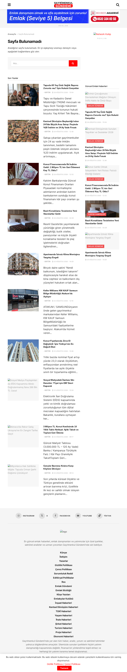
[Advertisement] (102, 62)
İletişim (63, 556)
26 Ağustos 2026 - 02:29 (63, 218)
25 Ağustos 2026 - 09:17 (63, 437)
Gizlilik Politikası (63, 565)
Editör (47, 92)
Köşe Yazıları (63, 594)
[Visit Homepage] (63, 5)
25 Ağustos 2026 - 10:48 (63, 351)
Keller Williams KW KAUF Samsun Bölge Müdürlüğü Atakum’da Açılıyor (60, 293)
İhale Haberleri (63, 619)
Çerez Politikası (63, 569)
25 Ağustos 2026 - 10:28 (63, 390)
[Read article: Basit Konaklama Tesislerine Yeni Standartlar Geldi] (23, 220)
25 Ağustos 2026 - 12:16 (63, 301)
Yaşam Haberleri (63, 615)
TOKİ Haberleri (63, 611)
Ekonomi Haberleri (63, 636)
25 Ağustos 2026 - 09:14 (63, 473)
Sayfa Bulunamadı (26, 34)
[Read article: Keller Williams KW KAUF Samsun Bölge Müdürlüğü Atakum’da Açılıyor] (23, 300)
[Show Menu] (9, 4)
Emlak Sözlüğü (63, 590)
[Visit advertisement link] (102, 34)
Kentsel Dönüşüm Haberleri (63, 607)
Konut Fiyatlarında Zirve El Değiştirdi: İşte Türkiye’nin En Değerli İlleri (58, 344)
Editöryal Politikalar (63, 577)
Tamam (64, 668)
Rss (64, 582)
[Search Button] (117, 4)
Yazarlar (63, 561)
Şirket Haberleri (63, 623)
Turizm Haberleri (96, 214)
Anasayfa (12, 34)
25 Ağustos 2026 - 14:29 (63, 261)
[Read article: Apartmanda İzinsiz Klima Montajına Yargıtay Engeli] (23, 264)
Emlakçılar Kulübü (63, 598)
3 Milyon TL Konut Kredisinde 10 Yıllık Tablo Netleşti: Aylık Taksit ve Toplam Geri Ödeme (60, 429)
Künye (63, 552)
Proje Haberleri (63, 632)
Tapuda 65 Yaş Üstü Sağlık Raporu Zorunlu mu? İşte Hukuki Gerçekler (101, 115)
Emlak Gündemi (95, 106)
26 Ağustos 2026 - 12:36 (63, 131)
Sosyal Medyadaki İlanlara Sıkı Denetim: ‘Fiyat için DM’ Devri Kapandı (58, 383)
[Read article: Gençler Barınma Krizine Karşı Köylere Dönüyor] (23, 475)
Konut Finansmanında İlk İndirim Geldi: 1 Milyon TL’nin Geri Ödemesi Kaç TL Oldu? (61, 167)
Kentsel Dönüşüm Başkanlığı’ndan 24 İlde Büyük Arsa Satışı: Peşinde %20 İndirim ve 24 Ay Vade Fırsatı (61, 124)
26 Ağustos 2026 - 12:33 (63, 174)
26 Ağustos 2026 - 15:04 (63, 92)
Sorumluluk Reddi (63, 573)
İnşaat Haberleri (63, 603)
